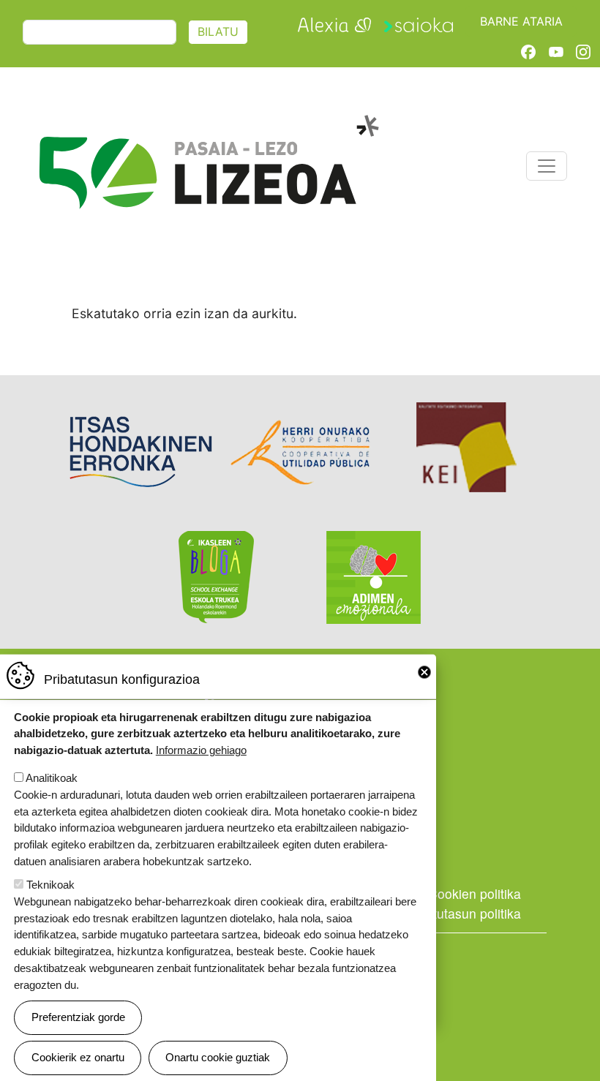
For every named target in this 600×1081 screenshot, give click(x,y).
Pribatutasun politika (461, 913)
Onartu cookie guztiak (217, 1057)
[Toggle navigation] (546, 166)
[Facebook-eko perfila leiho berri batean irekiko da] (528, 51)
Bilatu (218, 32)
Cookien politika (474, 893)
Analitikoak (52, 778)
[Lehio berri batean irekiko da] (334, 23)
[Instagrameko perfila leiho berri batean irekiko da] (583, 51)
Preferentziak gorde (78, 1017)
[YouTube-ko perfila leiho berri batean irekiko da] (556, 51)
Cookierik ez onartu (77, 1057)
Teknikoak (50, 884)
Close (424, 672)
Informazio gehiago (201, 750)
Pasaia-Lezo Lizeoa (208, 122)
